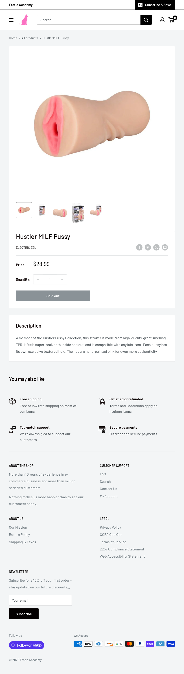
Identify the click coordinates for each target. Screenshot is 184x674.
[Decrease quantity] (38, 279)
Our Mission (18, 527)
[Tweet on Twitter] (156, 247)
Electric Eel (26, 247)
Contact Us (108, 488)
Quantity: (23, 279)
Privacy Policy (110, 527)
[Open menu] (11, 20)
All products (30, 38)
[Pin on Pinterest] (148, 247)
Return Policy (19, 534)
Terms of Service (113, 542)
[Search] (146, 20)
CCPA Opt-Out (111, 534)
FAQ (103, 474)
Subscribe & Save (158, 5)
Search (105, 481)
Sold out (52, 296)
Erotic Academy (21, 5)
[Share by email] (165, 247)
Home (13, 38)
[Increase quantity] (62, 279)
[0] (171, 19)
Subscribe (24, 614)
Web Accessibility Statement (122, 556)
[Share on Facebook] (139, 247)
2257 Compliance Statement (122, 549)
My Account (109, 496)
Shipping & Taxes (22, 542)
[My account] (162, 19)
